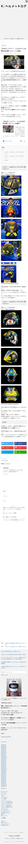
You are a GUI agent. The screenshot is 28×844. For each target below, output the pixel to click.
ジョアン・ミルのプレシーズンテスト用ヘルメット (14, 153)
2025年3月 (3, 747)
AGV (3, 460)
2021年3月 (3, 766)
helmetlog (7, 463)
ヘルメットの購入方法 (6, 801)
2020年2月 (3, 781)
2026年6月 (3, 746)
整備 (2, 814)
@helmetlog (19, 71)
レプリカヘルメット (6, 811)
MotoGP (6, 460)
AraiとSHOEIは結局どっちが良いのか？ (11, 651)
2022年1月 (3, 754)
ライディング (4, 808)
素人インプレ (4, 815)
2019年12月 (4, 784)
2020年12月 (4, 769)
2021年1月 (3, 767)
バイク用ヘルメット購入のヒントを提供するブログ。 (14, 838)
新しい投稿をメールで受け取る (9, 517)
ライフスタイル (5, 810)
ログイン (3, 820)
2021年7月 (3, 762)
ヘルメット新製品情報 (6, 805)
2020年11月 (4, 770)
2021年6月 (3, 763)
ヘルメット (4, 458)
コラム (2, 795)
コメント (5, 473)
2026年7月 (3, 744)
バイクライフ (4, 797)
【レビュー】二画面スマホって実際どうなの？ (15, 646)
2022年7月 (3, 750)
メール (5, 496)
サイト (4, 501)
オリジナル (3, 792)
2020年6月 (3, 776)
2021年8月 (3, 760)
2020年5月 (3, 777)
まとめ (6, 160)
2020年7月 (3, 774)
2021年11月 (4, 756)
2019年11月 (4, 786)
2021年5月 (3, 764)
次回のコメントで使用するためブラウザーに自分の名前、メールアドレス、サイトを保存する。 (14, 508)
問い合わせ (21, 832)
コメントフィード (5, 823)
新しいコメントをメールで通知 (9, 513)
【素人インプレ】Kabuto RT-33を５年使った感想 (13, 654)
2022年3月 (3, 752)
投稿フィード (4, 822)
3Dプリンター (4, 791)
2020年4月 (3, 779)
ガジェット (3, 794)
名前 (4, 491)
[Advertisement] (14, 23)
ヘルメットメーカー (6, 804)
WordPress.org (4, 825)
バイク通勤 (3, 798)
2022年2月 (3, 753)
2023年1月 (3, 749)
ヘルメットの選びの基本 (7, 802)
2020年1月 (3, 783)
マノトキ (8, 727)
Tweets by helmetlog (6, 736)
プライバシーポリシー (14, 832)
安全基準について (5, 812)
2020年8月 (3, 773)
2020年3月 (3, 780)
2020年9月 (3, 771)
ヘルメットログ (14, 836)
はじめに (6, 832)
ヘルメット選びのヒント (7, 807)
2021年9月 (3, 759)
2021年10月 (4, 757)
